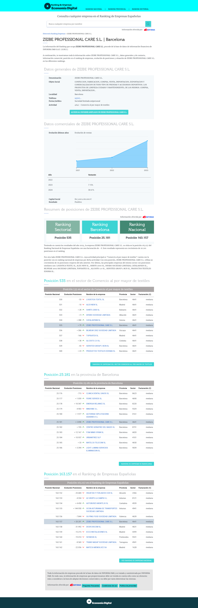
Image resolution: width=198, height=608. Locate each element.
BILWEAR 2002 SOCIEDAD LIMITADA (101, 330)
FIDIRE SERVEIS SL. (94, 398)
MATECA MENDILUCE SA (96, 547)
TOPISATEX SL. (92, 335)
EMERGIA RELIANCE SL (95, 403)
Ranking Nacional (94, 9)
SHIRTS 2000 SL (93, 310)
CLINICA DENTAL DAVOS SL (97, 393)
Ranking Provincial (117, 9)
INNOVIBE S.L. (92, 409)
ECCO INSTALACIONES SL (96, 532)
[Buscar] (148, 24)
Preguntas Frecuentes (91, 586)
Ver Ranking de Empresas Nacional (136, 561)
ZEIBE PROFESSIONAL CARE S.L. (99, 325)
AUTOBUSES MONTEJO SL (97, 503)
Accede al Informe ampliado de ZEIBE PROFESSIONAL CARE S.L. (99, 112)
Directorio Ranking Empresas (54, 34)
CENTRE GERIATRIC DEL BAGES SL (100, 427)
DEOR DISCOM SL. (93, 526)
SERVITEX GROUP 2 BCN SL (97, 346)
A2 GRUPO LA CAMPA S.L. (97, 498)
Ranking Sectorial (140, 9)
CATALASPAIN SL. (93, 320)
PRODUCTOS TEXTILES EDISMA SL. (101, 351)
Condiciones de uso (109, 586)
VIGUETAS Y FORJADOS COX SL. (99, 493)
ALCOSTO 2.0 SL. (93, 340)
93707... (78, 98)
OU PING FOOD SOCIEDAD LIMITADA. (101, 516)
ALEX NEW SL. (92, 304)
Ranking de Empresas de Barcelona (136, 464)
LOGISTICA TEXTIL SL (95, 299)
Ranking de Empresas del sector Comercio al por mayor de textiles (122, 364)
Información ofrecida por (132, 30)
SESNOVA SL (91, 537)
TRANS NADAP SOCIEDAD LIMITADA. (101, 542)
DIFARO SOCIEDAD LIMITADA (98, 315)
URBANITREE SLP (93, 437)
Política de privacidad (128, 586)
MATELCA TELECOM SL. (96, 442)
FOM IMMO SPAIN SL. (95, 432)
